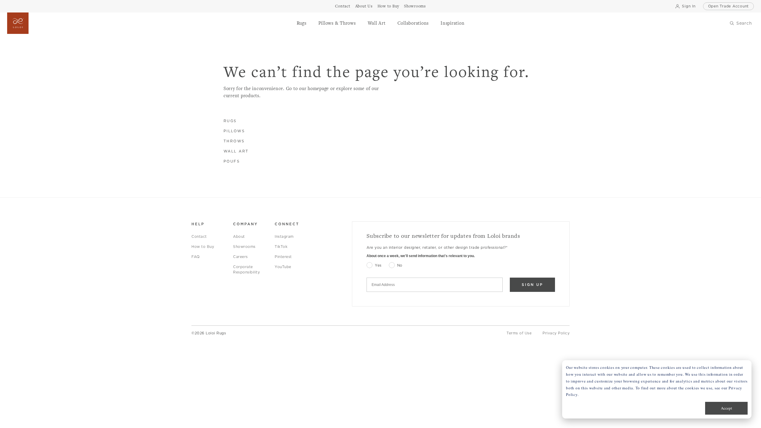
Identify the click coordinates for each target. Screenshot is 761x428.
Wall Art (236, 151)
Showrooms (244, 246)
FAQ (195, 256)
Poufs (232, 161)
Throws (234, 141)
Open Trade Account (728, 6)
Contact (199, 236)
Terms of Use (519, 333)
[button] (301, 23)
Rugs (230, 121)
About (239, 236)
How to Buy (202, 246)
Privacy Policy (556, 333)
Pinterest (283, 256)
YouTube (283, 267)
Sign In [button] (688, 6)
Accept (726, 408)
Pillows (234, 131)
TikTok (281, 246)
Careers (240, 256)
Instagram (284, 236)
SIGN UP (532, 284)
